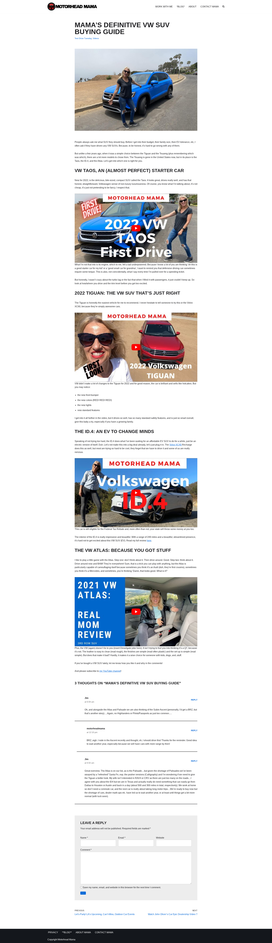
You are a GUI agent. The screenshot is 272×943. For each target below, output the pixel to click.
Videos (96, 38)
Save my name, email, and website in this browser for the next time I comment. (122, 887)
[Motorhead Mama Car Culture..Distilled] (72, 7)
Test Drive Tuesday (83, 38)
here (149, 540)
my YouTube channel (110, 671)
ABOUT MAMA (83, 932)
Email (121, 838)
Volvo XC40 (175, 445)
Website (160, 838)
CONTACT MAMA (209, 6)
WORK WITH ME (164, 6)
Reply (194, 700)
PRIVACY (53, 932)
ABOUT (192, 6)
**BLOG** (67, 932)
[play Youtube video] (136, 228)
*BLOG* (181, 6)
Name (84, 838)
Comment (86, 850)
